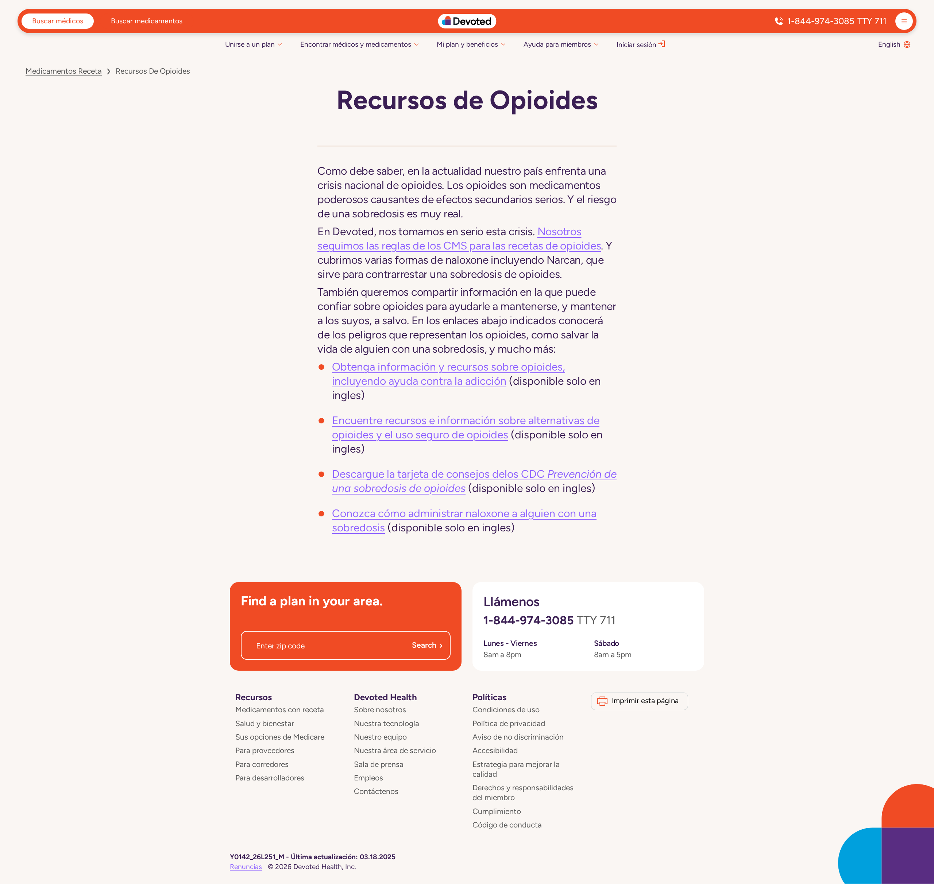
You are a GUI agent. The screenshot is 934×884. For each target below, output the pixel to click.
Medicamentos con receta (279, 709)
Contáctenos (376, 791)
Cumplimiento (496, 811)
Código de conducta (507, 825)
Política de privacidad (508, 723)
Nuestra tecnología (386, 723)
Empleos (368, 777)
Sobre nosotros (380, 709)
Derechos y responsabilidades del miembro (523, 792)
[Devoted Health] (467, 21)
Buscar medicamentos (146, 21)
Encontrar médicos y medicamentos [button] (355, 44)
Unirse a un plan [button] (250, 44)
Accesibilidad (495, 750)
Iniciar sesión (636, 45)
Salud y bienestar (264, 723)
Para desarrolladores (269, 777)
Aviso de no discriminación (518, 737)
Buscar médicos (57, 21)
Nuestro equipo (380, 737)
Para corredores (262, 764)
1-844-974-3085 (837, 21)
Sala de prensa (379, 764)
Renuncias (246, 867)
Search (427, 645)
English (889, 44)
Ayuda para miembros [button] (557, 44)
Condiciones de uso (506, 709)
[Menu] (904, 21)
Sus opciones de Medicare (279, 737)
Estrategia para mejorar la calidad (516, 769)
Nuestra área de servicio (395, 750)
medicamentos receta (64, 71)
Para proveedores (264, 750)
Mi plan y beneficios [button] (467, 44)
